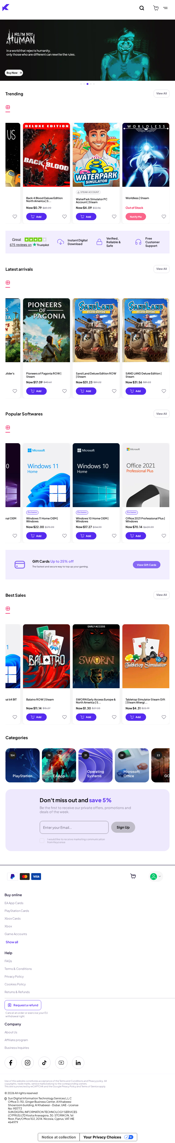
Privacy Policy (69, 1086)
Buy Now (12, 72)
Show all (12, 942)
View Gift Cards (146, 564)
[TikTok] (44, 1063)
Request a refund (25, 1005)
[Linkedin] (78, 1063)
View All (161, 93)
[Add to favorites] (15, 216)
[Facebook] (11, 1063)
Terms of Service (90, 1086)
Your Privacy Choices (102, 1137)
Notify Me (136, 216)
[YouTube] (61, 1063)
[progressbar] (36, 216)
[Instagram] (27, 1063)
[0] (155, 8)
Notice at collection (59, 1137)
